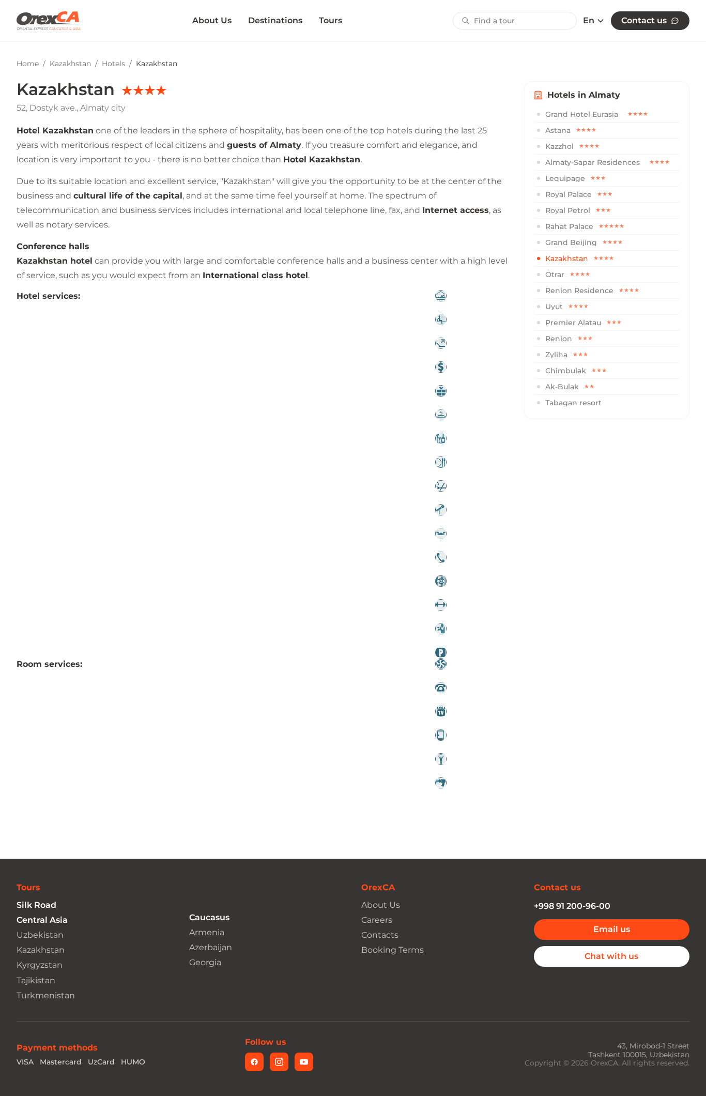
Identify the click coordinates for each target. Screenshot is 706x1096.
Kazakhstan (70, 63)
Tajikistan (36, 980)
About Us (212, 21)
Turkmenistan (46, 995)
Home (28, 63)
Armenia (206, 932)
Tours (330, 20)
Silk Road (36, 905)
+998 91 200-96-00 (572, 906)
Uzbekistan (40, 935)
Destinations (275, 20)
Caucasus (209, 917)
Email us (611, 929)
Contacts (379, 935)
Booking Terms (392, 950)
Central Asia (42, 920)
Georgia (205, 962)
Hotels (113, 63)
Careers (376, 920)
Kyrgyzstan (40, 965)
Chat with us (611, 956)
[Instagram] (279, 1062)
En (588, 21)
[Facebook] (254, 1062)
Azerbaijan (210, 947)
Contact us (644, 20)
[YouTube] (304, 1062)
